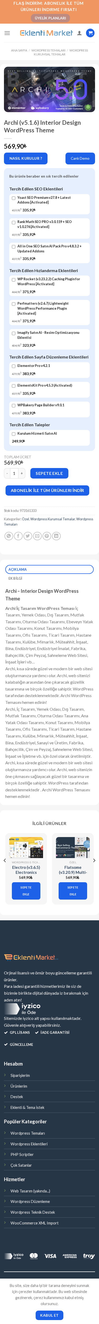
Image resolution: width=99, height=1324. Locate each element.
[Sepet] (90, 33)
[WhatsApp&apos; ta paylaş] (8, 536)
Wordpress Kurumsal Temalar (61, 52)
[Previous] (5, 871)
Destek (17, 1096)
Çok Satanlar (21, 1165)
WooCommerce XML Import (35, 1223)
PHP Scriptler (22, 1154)
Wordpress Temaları (48, 50)
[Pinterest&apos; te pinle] (47, 536)
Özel (25, 519)
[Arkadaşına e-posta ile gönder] (37, 536)
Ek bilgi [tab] (15, 578)
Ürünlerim (19, 1086)
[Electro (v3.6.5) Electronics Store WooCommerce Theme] (26, 847)
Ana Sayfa (19, 50)
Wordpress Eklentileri (29, 1144)
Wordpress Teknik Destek (33, 1212)
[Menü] (7, 33)
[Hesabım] (79, 33)
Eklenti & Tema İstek (27, 1107)
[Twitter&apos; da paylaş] (27, 536)
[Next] (94, 871)
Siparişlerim (20, 1075)
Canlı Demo (80, 158)
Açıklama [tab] (17, 569)
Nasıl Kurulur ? (26, 158)
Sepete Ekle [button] (26, 891)
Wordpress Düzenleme (30, 1201)
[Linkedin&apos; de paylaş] (56, 536)
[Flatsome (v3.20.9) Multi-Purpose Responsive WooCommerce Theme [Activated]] (73, 847)
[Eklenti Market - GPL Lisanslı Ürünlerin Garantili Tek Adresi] (46, 33)
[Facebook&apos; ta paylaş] (18, 536)
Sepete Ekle (49, 473)
